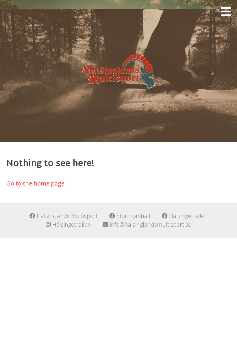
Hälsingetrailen (188, 216)
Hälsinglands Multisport (66, 216)
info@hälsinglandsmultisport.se (149, 224)
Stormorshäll (132, 216)
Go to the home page (35, 183)
